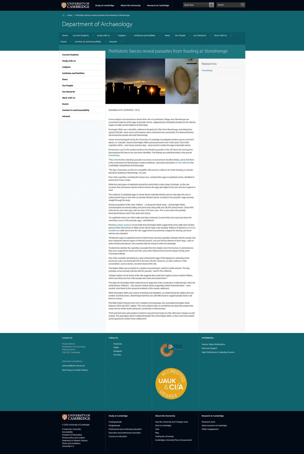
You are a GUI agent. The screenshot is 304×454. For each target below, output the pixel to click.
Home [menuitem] (65, 35)
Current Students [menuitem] (81, 35)
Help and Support (209, 348)
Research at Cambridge (158, 5)
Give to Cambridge (163, 425)
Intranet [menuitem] (113, 41)
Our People (67, 85)
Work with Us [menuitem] (220, 35)
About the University (131, 5)
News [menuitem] (167, 35)
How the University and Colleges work (171, 422)
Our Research (68, 91)
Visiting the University (164, 436)
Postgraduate (114, 425)
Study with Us (69, 60)
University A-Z (68, 446)
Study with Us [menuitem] (103, 35)
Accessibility (67, 432)
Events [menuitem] (63, 41)
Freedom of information (72, 435)
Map (157, 433)
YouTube (117, 355)
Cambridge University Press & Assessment (173, 440)
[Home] (63, 15)
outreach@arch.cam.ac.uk (73, 366)
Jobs (157, 429)
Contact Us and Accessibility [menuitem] (88, 41)
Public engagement (210, 429)
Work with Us (68, 97)
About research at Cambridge (214, 425)
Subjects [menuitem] (122, 35)
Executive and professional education (125, 433)
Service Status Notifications (213, 344)
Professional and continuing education (125, 429)
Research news (208, 422)
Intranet (66, 116)
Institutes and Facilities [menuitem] (144, 35)
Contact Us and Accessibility (75, 110)
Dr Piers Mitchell (182, 163)
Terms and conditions (71, 443)
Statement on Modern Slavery (75, 440)
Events (65, 104)
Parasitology (114, 155)
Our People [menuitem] (180, 35)
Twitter (116, 347)
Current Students (70, 54)
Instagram (117, 351)
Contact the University (71, 429)
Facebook (117, 344)
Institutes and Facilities (73, 73)
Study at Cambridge (104, 5)
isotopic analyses (124, 225)
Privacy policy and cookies (73, 438)
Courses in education (118, 436)
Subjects (66, 67)
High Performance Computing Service (218, 352)
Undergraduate (115, 422)
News (65, 79)
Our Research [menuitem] (199, 35)
